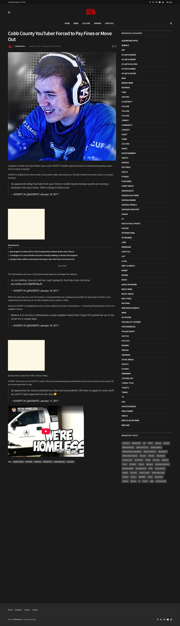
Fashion (125, 163)
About (10, 610)
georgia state (128, 468)
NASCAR (142, 477)
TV (123, 397)
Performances (128, 327)
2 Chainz (126, 443)
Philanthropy (128, 332)
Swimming (126, 374)
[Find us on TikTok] (163, 2)
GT (123, 219)
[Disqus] (62, 500)
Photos (125, 336)
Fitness (125, 177)
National (126, 303)
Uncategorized (129, 407)
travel (145, 481)
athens (158, 443)
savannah (158, 477)
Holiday (125, 228)
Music (124, 280)
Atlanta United (129, 74)
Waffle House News (130, 421)
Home (67, 23)
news (150, 477)
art (144, 443)
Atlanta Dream (129, 60)
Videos (125, 416)
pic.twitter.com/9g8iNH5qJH (26, 283)
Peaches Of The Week (131, 322)
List (123, 256)
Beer (124, 78)
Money (125, 271)
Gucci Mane (160, 468)
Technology (127, 378)
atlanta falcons (142, 447)
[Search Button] (171, 23)
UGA (123, 402)
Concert (126, 130)
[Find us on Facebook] (157, 619)
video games (59, 462)
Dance (124, 149)
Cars (124, 92)
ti (139, 481)
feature (165, 460)
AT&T (150, 443)
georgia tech (141, 468)
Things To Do (128, 383)
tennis (133, 481)
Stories (125, 369)
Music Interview (129, 285)
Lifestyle (109, 23)
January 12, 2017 (35, 46)
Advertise (18, 610)
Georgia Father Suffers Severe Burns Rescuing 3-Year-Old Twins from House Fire (42, 259)
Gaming (38, 462)
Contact (35, 610)
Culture (86, 23)
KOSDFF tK (47, 462)
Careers (27, 610)
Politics (126, 341)
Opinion (97, 23)
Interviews (127, 238)
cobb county (18, 462)
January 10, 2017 (49, 194)
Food (125, 464)
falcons (156, 460)
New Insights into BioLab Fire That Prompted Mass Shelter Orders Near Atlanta (42, 251)
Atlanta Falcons (129, 64)
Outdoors (126, 317)
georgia (150, 464)
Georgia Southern (130, 196)
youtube (70, 462)
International (128, 233)
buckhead (161, 456)
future (141, 464)
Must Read (127, 299)
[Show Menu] (9, 12)
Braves (151, 456)
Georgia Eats (128, 191)
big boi (143, 456)
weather (126, 425)
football (133, 464)
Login (170, 2)
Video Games (127, 411)
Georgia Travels (129, 205)
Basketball (163, 451)
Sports (125, 364)
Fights (125, 172)
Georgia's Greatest (130, 210)
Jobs (124, 242)
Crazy (124, 135)
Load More (62, 266)
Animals (125, 45)
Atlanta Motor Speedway (132, 451)
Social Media (127, 360)
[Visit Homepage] (91, 12)
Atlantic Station (150, 451)
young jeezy (161, 481)
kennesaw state (158, 473)
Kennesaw (126, 247)
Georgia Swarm (129, 200)
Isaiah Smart (144, 473)
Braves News (127, 83)
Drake (148, 460)
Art (123, 50)
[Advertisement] (26, 224)
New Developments (130, 308)
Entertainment (129, 153)
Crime (124, 139)
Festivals (126, 167)
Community (127, 125)
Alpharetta (136, 443)
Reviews (125, 346)
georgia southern (162, 464)
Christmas (139, 460)
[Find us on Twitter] (153, 2)
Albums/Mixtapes (130, 41)
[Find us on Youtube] (160, 2)
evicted (29, 462)
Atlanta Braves (129, 55)
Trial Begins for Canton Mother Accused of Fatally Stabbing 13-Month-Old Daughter (44, 255)
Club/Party (127, 102)
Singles (125, 350)
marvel (125, 477)
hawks (125, 473)
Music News (127, 289)
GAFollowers (20, 46)
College (125, 106)
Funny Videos (128, 186)
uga (151, 481)
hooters (134, 473)
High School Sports (131, 224)
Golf (150, 468)
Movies (125, 275)
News (76, 23)
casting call (127, 460)
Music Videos (128, 294)
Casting (125, 97)
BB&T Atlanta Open (130, 456)
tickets (125, 388)
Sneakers (126, 355)
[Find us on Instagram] (156, 2)
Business (126, 88)
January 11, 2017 (49, 400)
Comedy (125, 120)
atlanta (166, 443)
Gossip (125, 214)
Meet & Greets (128, 266)
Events (125, 158)
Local (124, 261)
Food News (126, 181)
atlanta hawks (156, 447)
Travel (125, 392)
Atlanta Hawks (129, 69)
